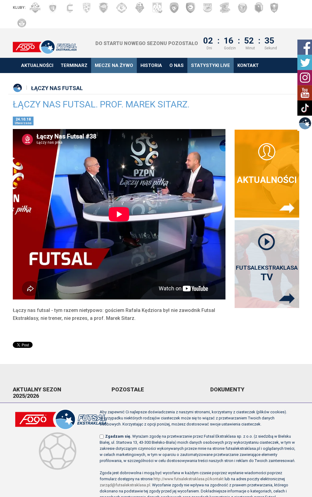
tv (267, 273)
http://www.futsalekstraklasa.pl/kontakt (189, 479)
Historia (151, 65)
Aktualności (37, 65)
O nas (176, 65)
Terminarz (74, 65)
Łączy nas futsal (57, 88)
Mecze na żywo (114, 65)
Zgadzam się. (118, 436)
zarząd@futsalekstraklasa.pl (125, 485)
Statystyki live (210, 65)
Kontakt (248, 65)
